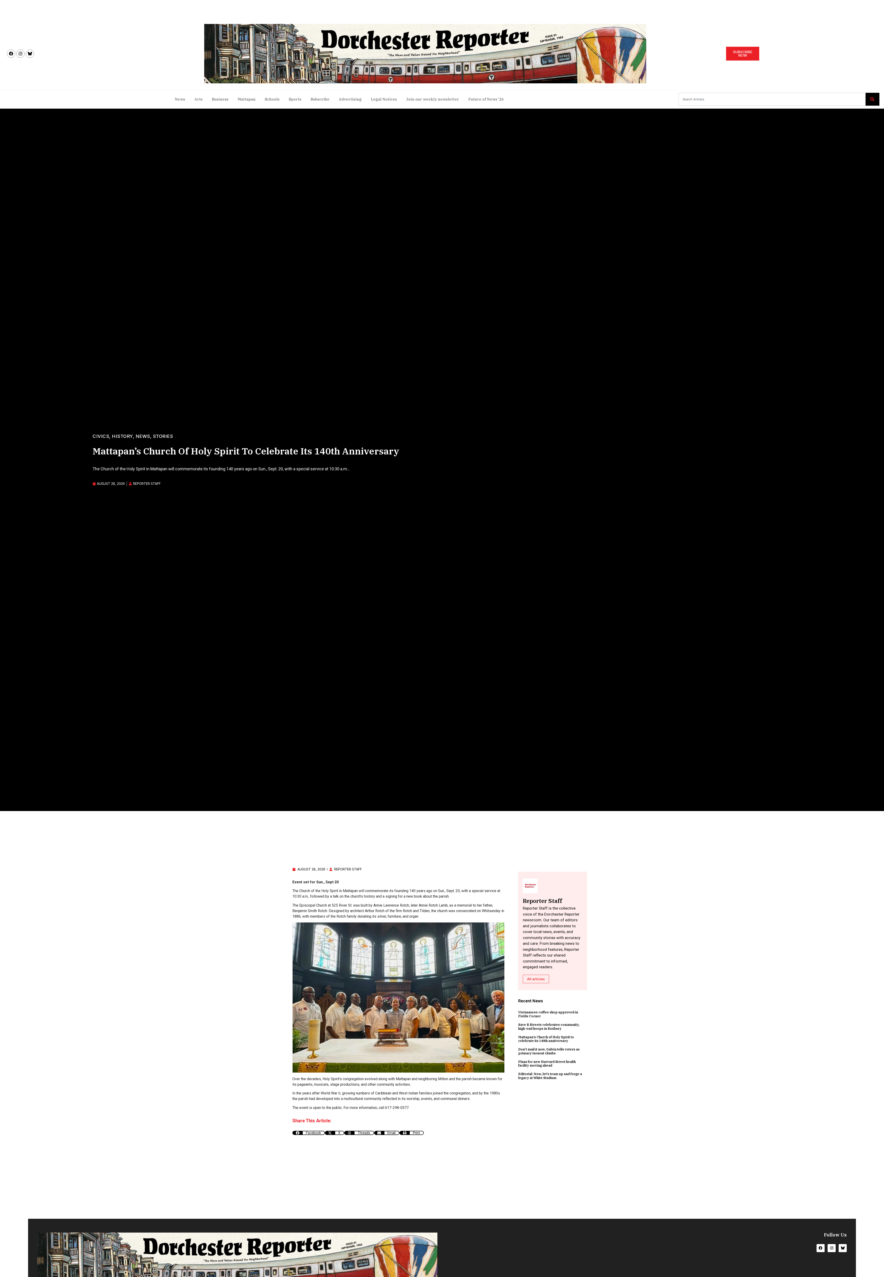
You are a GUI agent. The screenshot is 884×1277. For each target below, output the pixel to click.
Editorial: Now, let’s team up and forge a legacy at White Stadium (550, 1076)
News (180, 99)
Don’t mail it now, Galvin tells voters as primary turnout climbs (549, 1051)
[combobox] (772, 99)
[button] (308, 1133)
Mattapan (247, 99)
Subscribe (320, 99)
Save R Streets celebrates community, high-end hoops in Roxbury (549, 1027)
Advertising (350, 99)
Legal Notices (384, 99)
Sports (295, 99)
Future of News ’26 (486, 99)
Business (220, 99)
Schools (272, 99)
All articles (536, 979)
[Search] (872, 99)
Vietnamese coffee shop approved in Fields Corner (548, 1014)
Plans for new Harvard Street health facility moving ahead (547, 1064)
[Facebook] (11, 53)
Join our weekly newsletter (432, 99)
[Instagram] (20, 53)
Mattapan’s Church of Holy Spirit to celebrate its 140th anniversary (546, 1039)
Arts (198, 99)
